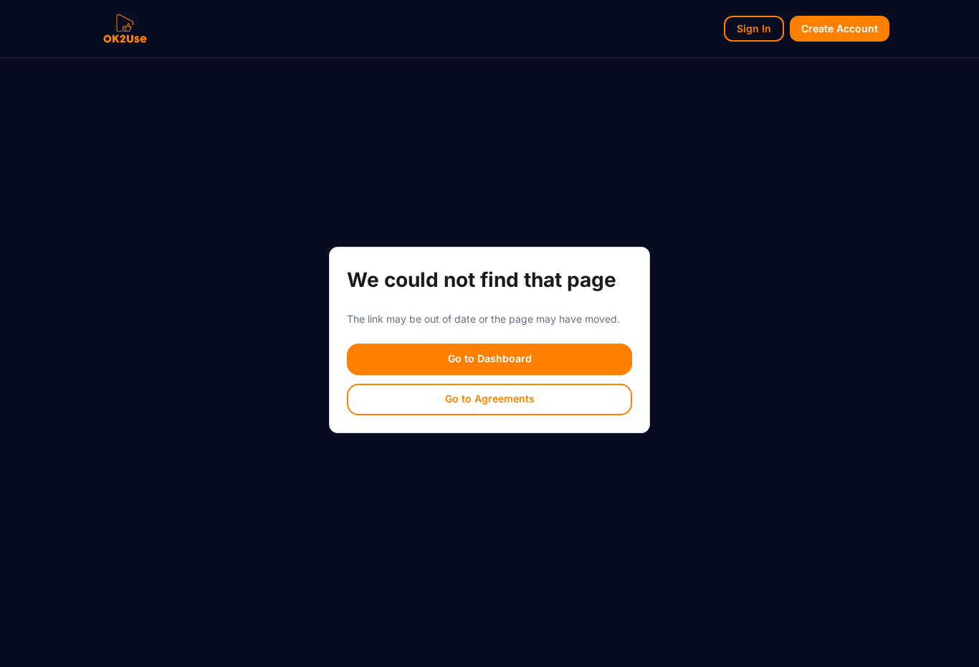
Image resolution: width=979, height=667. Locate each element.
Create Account (839, 28)
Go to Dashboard (490, 358)
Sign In (754, 28)
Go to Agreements (490, 398)
